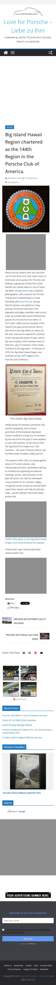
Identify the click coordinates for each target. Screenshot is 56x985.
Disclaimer (44, 969)
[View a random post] (50, 52)
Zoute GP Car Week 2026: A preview (19, 720)
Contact (28, 965)
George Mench (22, 290)
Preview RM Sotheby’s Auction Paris (30, 621)
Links (36, 965)
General (9, 127)
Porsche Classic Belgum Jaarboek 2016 (22, 792)
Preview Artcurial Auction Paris (22, 636)
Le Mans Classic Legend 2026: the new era (22, 737)
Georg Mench (12, 182)
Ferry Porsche (25, 301)
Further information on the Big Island (22, 539)
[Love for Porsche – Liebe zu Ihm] (5, 52)
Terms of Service (14, 969)
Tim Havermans (31, 178)
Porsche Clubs (46, 965)
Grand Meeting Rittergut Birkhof (17, 725)
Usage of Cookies (30, 969)
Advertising (18, 965)
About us (7, 965)
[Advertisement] (28, 85)
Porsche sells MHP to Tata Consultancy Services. (25, 715)
